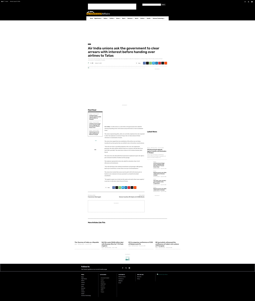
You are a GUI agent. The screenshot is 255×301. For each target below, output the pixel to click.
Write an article (121, 276)
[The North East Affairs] (127, 13)
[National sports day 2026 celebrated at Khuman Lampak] (149, 173)
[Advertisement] (112, 7)
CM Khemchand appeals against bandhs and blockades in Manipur (95, 117)
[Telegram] (153, 63)
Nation (89, 44)
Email (119, 282)
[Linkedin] (156, 63)
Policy (138, 278)
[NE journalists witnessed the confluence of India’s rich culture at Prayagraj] (167, 232)
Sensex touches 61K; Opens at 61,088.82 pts (131, 197)
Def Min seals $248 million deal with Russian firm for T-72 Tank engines (112, 244)
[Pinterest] (159, 63)
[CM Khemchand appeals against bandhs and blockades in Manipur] (157, 139)
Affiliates (120, 280)
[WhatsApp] (150, 63)
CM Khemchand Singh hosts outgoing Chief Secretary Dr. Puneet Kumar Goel (94, 125)
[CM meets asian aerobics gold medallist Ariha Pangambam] (149, 181)
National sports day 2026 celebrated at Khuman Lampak (94, 133)
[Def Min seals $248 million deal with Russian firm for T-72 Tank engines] (114, 232)
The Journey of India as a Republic (87, 242)
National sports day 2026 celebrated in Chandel (159, 189)
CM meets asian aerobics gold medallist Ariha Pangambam (159, 182)
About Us (139, 276)
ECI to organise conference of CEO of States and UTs (140, 243)
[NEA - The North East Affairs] (165, 277)
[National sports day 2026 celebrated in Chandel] (149, 189)
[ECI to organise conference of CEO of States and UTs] (140, 232)
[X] (248, 2)
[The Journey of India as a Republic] (87, 232)
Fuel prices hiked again (94, 197)
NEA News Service (154, 147)
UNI (92, 63)
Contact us (121, 278)
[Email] (162, 63)
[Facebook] (245, 2)
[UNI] (89, 63)
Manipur (90, 122)
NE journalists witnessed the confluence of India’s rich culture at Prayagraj (167, 244)
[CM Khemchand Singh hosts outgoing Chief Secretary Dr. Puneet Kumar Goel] (149, 164)
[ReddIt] (165, 63)
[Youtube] (252, 2)
